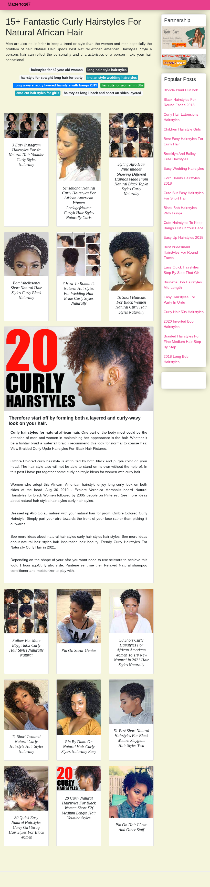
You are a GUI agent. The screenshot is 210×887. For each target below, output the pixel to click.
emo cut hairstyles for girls (37, 93)
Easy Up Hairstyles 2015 (183, 237)
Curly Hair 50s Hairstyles (184, 312)
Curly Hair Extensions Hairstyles (181, 117)
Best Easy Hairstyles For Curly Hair (183, 141)
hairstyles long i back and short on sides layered (102, 93)
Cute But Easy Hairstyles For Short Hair (184, 195)
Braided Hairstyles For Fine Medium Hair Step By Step (182, 341)
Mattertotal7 (19, 4)
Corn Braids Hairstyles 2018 (182, 180)
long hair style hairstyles (107, 70)
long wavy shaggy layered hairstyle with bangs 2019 (56, 85)
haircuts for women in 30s (122, 85)
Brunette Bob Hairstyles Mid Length (183, 285)
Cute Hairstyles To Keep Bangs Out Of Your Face (183, 225)
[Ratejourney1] (184, 60)
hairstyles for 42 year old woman (57, 70)
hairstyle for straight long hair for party (51, 77)
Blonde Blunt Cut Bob (181, 90)
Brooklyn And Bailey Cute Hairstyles (180, 156)
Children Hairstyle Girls (182, 129)
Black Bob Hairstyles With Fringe (180, 210)
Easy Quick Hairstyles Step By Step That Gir (181, 270)
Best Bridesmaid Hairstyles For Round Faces (181, 252)
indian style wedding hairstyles (112, 77)
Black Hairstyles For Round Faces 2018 (180, 102)
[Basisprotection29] (184, 37)
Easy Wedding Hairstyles (184, 168)
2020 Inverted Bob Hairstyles (179, 324)
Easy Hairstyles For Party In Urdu (179, 299)
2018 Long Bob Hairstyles (176, 359)
